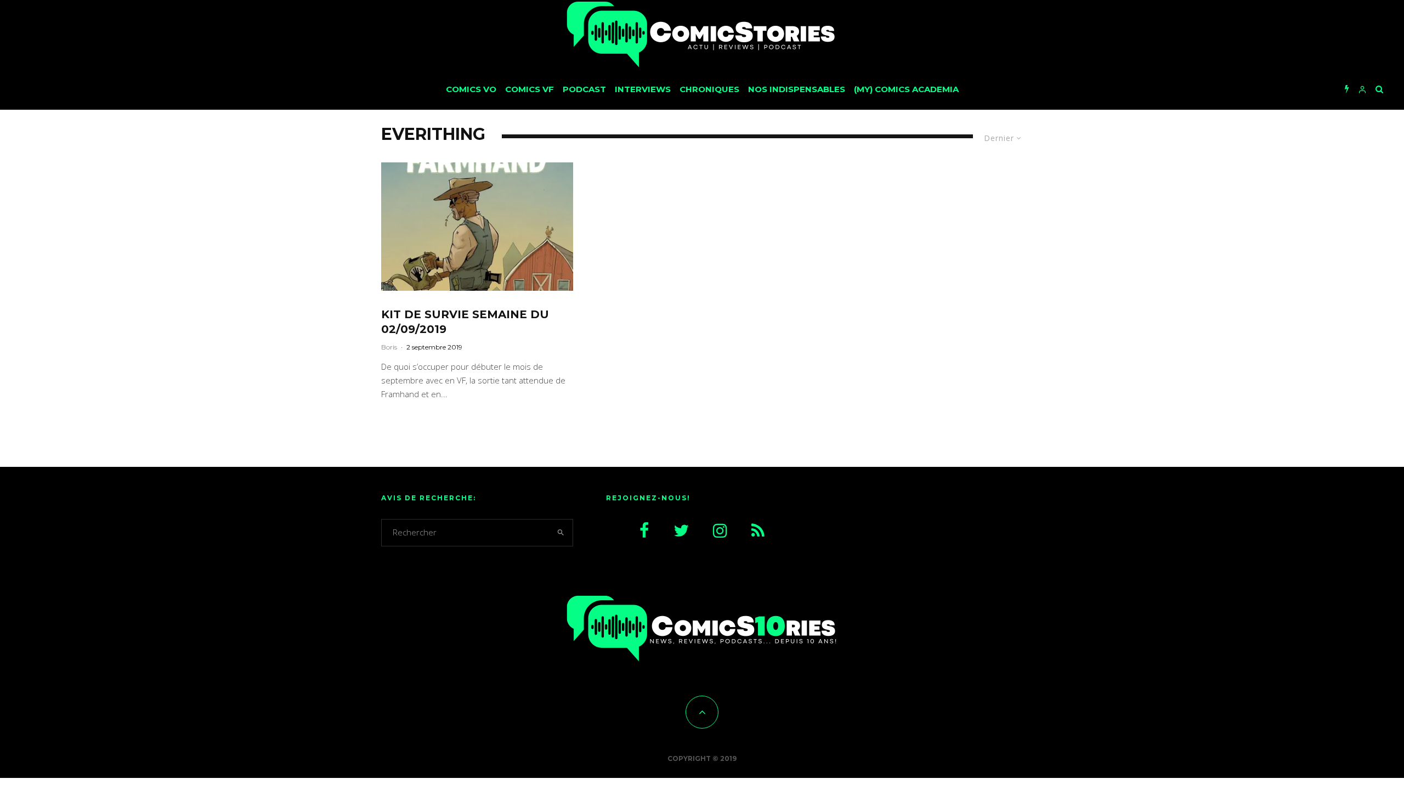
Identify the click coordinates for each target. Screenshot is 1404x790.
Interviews (643, 89)
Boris (389, 347)
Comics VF (529, 89)
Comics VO (471, 89)
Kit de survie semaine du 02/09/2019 (465, 322)
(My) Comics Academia (906, 89)
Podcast (584, 89)
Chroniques (709, 89)
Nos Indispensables (796, 89)
